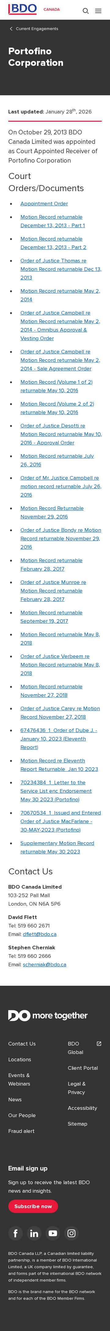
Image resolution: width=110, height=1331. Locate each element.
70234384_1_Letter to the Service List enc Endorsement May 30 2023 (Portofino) (56, 791)
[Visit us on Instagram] (71, 1234)
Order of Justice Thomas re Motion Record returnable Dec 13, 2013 (60, 269)
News (15, 1099)
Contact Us (22, 1043)
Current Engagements (37, 28)
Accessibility (82, 1108)
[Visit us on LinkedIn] (34, 1234)
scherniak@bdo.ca (44, 964)
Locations (19, 1059)
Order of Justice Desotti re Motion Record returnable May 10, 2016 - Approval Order (61, 434)
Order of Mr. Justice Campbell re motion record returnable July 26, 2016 (60, 486)
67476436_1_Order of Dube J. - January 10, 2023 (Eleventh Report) (58, 739)
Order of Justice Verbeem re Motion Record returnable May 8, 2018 (60, 665)
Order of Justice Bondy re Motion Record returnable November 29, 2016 (60, 538)
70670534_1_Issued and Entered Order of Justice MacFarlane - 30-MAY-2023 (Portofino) (60, 821)
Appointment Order (44, 203)
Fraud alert (21, 1131)
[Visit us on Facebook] (15, 1234)
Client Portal (83, 1068)
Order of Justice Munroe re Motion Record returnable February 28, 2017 (53, 591)
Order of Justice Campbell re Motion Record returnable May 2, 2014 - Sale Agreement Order (60, 360)
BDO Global (75, 1048)
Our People (22, 1115)
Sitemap (77, 1123)
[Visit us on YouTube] (53, 1234)
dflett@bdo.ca (40, 934)
